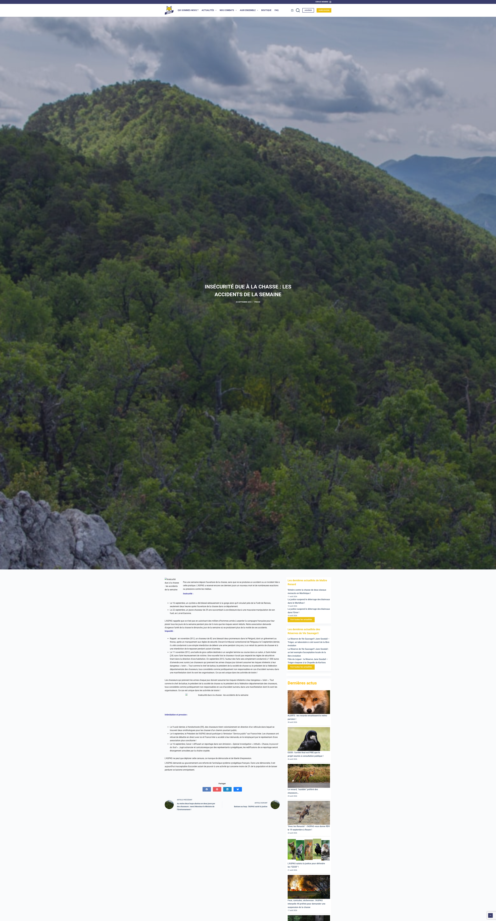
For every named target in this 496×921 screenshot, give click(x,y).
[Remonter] (490, 915)
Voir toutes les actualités (301, 619)
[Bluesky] (238, 789)
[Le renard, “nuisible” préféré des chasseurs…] (309, 776)
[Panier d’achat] (292, 10)
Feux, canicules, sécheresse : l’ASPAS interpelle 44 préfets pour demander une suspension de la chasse (306, 903)
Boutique (266, 10)
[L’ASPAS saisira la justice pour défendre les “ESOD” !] (309, 850)
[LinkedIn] (227, 789)
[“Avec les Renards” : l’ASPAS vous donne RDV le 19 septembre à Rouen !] (309, 813)
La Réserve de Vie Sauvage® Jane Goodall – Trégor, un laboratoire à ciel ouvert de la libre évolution (308, 642)
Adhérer (308, 10)
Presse (257, 302)
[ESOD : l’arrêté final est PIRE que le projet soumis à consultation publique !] (309, 739)
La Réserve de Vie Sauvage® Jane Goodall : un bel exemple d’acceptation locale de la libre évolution (308, 652)
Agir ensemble (248, 10)
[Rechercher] (298, 10)
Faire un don (324, 10)
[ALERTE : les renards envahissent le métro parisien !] (309, 702)
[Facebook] (207, 789)
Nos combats (227, 10)
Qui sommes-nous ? (188, 10)
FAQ (276, 10)
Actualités (208, 10)
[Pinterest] (217, 789)
